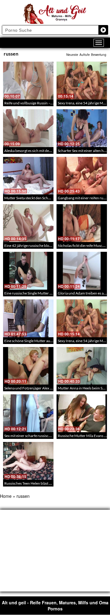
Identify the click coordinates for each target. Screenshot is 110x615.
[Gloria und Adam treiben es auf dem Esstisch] (82, 271)
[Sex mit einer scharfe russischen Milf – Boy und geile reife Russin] (28, 413)
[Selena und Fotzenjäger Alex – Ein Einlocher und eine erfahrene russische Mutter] (28, 366)
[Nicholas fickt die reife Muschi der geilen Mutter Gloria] (82, 223)
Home (6, 496)
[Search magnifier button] (103, 30)
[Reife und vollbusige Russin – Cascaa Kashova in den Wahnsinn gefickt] (28, 80)
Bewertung (98, 54)
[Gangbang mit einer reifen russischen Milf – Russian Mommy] (82, 176)
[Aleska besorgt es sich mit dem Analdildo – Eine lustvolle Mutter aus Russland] (28, 128)
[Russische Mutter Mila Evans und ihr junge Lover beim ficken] (82, 413)
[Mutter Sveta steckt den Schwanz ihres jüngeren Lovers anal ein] (28, 176)
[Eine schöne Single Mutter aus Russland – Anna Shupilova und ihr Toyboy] (28, 318)
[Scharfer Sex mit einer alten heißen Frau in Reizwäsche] (82, 128)
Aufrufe (84, 54)
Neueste (72, 54)
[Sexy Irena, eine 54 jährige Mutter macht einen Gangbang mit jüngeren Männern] (82, 80)
